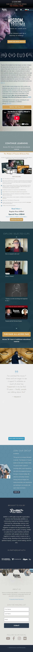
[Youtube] (8, 638)
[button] (16, 9)
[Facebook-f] (14, 638)
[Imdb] (25, 638)
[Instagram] (19, 638)
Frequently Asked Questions (16, 599)
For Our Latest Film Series (16, 4)
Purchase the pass (16, 219)
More (2, 83)
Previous (16, 236)
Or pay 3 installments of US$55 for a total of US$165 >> (16, 216)
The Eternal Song (16, 6)
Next (16, 328)
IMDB (29, 97)
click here (8, 103)
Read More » (16, 209)
